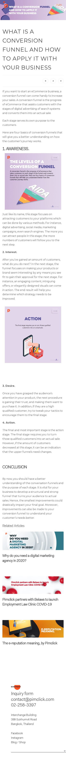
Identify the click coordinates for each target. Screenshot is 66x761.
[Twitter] (53, 81)
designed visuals (37, 285)
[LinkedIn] (61, 81)
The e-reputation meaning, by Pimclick (29, 643)
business (45, 91)
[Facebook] (45, 81)
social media (33, 227)
